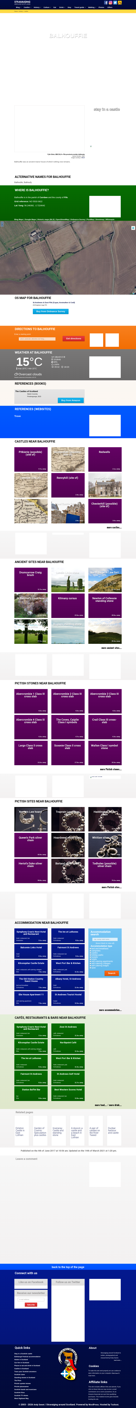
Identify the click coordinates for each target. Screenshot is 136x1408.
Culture (46, 7)
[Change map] (133, 228)
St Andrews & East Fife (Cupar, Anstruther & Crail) (54, 302)
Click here (115, 1373)
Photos (101, 7)
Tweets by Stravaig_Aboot (60, 1287)
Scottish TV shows (21, 1395)
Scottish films (19, 1392)
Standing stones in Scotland (24, 1377)
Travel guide (79, 7)
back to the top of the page (68, 1267)
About (92, 1347)
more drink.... (115, 1105)
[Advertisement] (104, 545)
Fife (66, 197)
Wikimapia (110, 219)
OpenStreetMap (62, 219)
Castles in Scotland (21, 1369)
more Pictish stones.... (111, 769)
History (37, 7)
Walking (91, 7)
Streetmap (99, 219)
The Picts (17, 1380)
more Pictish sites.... (112, 887)
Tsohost (114, 1404)
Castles (27, 7)
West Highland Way (21, 1398)
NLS (83, 157)
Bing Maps (18, 219)
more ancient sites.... (111, 647)
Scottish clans (19, 1374)
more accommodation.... (110, 1010)
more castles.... (114, 527)
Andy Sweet (39, 1404)
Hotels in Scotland (21, 1359)
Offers (109, 7)
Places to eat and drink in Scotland (27, 1365)
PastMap (90, 219)
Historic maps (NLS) (45, 219)
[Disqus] (49, 1188)
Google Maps (30, 219)
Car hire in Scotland (21, 1363)
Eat (54, 7)
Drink (61, 7)
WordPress (94, 1404)
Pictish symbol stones (22, 1383)
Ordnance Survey (77, 219)
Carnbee (44, 197)
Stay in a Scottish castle (23, 1354)
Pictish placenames (21, 1386)
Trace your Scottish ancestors (25, 1371)
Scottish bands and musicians (25, 1389)
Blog (18, 7)
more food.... (101, 1105)
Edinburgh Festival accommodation (27, 1357)
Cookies (94, 1366)
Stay (69, 7)
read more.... (118, 1360)
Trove (17, 416)
